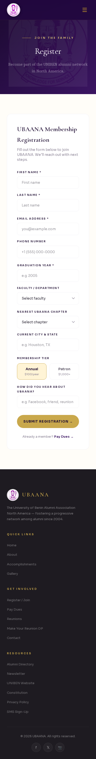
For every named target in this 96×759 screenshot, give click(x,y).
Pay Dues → (64, 436)
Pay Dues (14, 609)
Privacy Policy (18, 702)
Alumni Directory (20, 664)
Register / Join (18, 600)
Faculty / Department (38, 288)
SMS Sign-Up (18, 712)
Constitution (17, 693)
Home (11, 545)
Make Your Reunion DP (25, 628)
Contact (13, 638)
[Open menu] (84, 9)
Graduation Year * (35, 265)
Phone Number (31, 241)
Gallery (12, 574)
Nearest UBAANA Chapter (42, 311)
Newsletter (16, 674)
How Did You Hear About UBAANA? (41, 389)
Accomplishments (21, 564)
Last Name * (28, 195)
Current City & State (37, 334)
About (12, 555)
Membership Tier (33, 358)
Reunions (14, 619)
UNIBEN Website (20, 683)
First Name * (29, 172)
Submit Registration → (48, 421)
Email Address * (33, 218)
